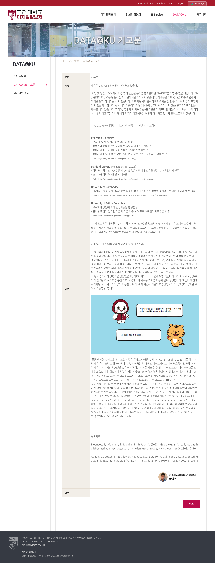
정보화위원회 (133, 14)
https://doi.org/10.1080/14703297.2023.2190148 (168, 460)
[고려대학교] (13, 543)
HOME (65, 61)
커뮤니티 (202, 14)
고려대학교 (161, 4)
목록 (191, 504)
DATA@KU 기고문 (24, 84)
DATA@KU (179, 14)
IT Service (157, 14)
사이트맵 (149, 4)
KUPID (171, 4)
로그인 (140, 4)
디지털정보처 (108, 14)
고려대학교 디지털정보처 (25, 15)
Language (199, 3)
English (181, 4)
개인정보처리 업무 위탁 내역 (33, 545)
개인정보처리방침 (29, 552)
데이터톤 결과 (21, 93)
